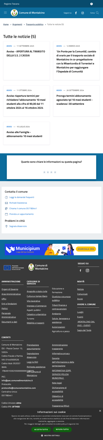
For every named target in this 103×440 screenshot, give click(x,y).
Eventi (80, 316)
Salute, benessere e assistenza (61, 320)
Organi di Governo (10, 289)
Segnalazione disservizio (33, 355)
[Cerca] (97, 12)
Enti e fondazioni (9, 303)
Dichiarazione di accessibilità (59, 389)
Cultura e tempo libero (37, 296)
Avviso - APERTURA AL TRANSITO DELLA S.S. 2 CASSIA (26, 53)
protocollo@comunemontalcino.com (19, 388)
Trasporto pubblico (34, 24)
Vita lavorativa (33, 301)
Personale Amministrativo (9, 315)
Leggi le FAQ (32, 362)
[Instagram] (81, 13)
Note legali (57, 382)
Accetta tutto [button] (41, 429)
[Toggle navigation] (5, 12)
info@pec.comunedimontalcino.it (17, 380)
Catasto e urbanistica (36, 314)
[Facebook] (75, 13)
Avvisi (9, 45)
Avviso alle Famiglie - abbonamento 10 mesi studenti (24, 134)
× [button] (100, 411)
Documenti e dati (9, 321)
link (77, 424)
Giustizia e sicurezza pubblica (61, 298)
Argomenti (17, 24)
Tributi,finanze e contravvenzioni (59, 306)
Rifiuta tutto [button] (62, 429)
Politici (5, 308)
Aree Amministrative (11, 294)
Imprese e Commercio (36, 305)
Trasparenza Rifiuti (60, 405)
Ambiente (56, 313)
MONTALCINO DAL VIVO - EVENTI (86, 323)
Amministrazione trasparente (60, 346)
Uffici (4, 298)
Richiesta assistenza (36, 366)
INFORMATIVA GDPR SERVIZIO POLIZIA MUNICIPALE (61, 374)
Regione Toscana (11, 3)
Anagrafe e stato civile (37, 291)
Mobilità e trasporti (35, 322)
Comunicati (82, 294)
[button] (51, 435)
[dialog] (51, 424)
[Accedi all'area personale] (91, 4)
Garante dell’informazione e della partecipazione (63, 362)
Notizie (80, 289)
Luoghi (80, 312)
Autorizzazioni (58, 327)
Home (6, 24)
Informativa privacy (61, 353)
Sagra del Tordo (84, 330)
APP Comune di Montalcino (34, 373)
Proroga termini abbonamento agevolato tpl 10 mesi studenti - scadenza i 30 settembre (74, 100)
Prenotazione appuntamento (33, 346)
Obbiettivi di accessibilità (57, 398)
